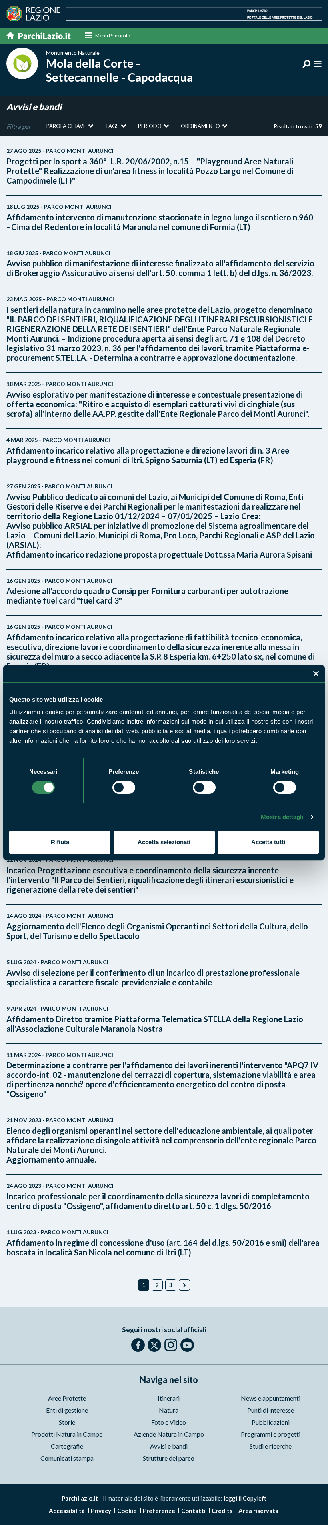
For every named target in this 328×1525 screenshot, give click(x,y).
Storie (67, 1422)
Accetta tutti (268, 842)
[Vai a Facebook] (138, 1345)
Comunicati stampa (67, 1458)
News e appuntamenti (270, 1398)
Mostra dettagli (282, 816)
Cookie (127, 1510)
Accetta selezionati (164, 842)
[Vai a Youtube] (187, 1345)
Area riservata (258, 1510)
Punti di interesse (270, 1410)
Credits (222, 1510)
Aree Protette (67, 1398)
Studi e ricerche (271, 1446)
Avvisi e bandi (169, 1446)
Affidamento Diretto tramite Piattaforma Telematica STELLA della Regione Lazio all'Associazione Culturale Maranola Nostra (154, 1019)
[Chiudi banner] (316, 673)
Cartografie (67, 1446)
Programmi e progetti (270, 1434)
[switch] (123, 787)
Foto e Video (168, 1422)
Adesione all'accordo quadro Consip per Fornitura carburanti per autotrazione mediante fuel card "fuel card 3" (147, 592)
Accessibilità (67, 1510)
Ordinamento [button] (200, 126)
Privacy (101, 1510)
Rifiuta (60, 842)
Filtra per (18, 126)
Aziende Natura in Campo (169, 1434)
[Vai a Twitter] (154, 1345)
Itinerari (169, 1398)
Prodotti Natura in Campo (67, 1434)
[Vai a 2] (184, 1285)
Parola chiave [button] (66, 126)
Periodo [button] (150, 126)
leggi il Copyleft (245, 1498)
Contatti (193, 1510)
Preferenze (159, 1510)
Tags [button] (112, 126)
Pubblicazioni (271, 1422)
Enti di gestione (67, 1410)
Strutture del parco (168, 1458)
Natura (168, 1410)
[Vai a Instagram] (171, 1344)
